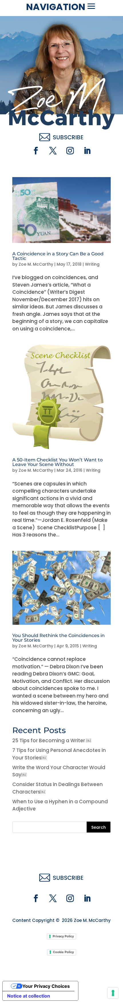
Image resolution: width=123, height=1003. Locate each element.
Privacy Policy (63, 936)
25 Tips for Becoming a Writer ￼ (51, 740)
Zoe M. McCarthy (36, 264)
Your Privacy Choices (46, 986)
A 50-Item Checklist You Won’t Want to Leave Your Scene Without (57, 462)
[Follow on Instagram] (70, 150)
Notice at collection (28, 996)
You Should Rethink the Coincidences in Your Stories (58, 638)
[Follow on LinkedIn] (87, 150)
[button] (91, 6)
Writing (92, 264)
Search (98, 827)
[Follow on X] (52, 150)
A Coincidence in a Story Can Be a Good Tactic (58, 256)
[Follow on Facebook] (35, 150)
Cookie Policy (63, 952)
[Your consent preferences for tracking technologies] (113, 993)
